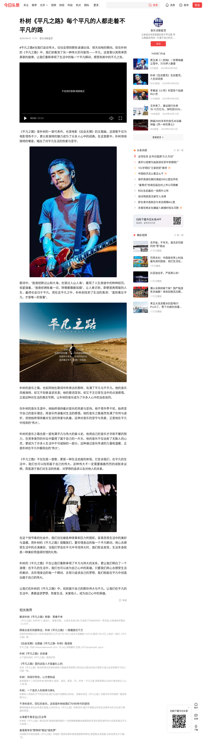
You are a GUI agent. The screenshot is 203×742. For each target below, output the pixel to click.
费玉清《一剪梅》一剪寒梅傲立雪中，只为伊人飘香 (166, 61)
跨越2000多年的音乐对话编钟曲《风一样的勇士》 (165, 122)
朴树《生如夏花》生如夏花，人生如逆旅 (166, 77)
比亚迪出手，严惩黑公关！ (165, 273)
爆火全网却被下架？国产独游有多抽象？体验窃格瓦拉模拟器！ (166, 289)
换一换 (180, 150)
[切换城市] (47, 5)
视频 (53, 5)
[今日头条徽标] (12, 5)
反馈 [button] (196, 718)
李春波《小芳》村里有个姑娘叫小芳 (166, 92)
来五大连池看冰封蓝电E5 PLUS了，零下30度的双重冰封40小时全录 (166, 305)
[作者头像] (158, 22)
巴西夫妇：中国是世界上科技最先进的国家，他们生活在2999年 (166, 259)
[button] (26, 5)
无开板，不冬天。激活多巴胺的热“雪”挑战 (166, 244)
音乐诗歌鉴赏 (46, 38)
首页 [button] (196, 707)
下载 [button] (195, 727)
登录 (197, 5)
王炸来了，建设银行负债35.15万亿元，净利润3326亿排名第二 (166, 107)
